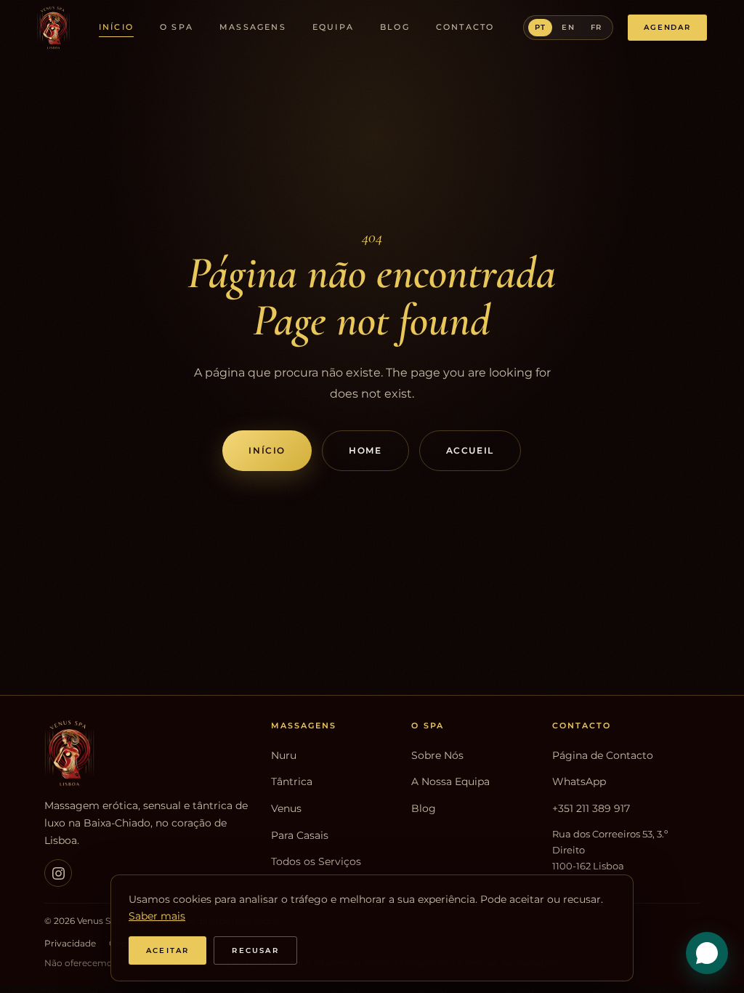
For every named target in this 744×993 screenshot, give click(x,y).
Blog (395, 27)
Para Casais (299, 835)
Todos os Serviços (316, 861)
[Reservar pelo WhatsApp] (707, 953)
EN (568, 27)
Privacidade (70, 943)
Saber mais (157, 916)
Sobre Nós (437, 755)
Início (116, 27)
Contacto (465, 27)
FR (596, 27)
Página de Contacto (602, 755)
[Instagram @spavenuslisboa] (58, 873)
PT (540, 27)
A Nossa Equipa (450, 781)
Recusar (255, 950)
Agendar (667, 27)
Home (365, 450)
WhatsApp (579, 781)
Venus (286, 808)
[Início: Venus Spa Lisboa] (53, 27)
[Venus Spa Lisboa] (148, 753)
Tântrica (291, 781)
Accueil (470, 450)
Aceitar (167, 950)
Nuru (283, 755)
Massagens (252, 27)
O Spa (176, 27)
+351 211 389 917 (591, 808)
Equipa (333, 27)
